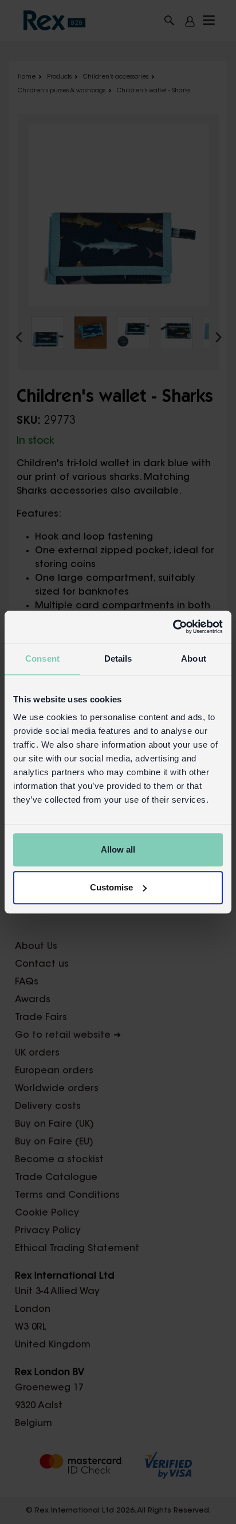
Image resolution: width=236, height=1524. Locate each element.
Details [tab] (118, 658)
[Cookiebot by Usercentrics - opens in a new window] (173, 626)
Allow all (118, 849)
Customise (111, 887)
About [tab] (193, 658)
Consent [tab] (42, 658)
